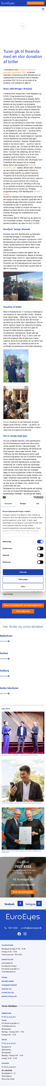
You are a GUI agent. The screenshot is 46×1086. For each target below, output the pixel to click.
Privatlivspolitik (9, 996)
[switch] (40, 548)
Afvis (23, 586)
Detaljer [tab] (23, 503)
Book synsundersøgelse (35, 3)
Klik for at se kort (9, 1017)
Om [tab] (37, 503)
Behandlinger (8, 981)
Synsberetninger (9, 985)
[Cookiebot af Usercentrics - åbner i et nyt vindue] (33, 497)
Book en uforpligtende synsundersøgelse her (23, 605)
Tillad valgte (23, 579)
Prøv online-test (23, 611)
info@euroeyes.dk (32, 928)
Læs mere (3, 641)
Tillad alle (23, 572)
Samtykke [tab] (8, 503)
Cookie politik (8, 993)
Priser (4, 977)
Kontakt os (7, 989)
